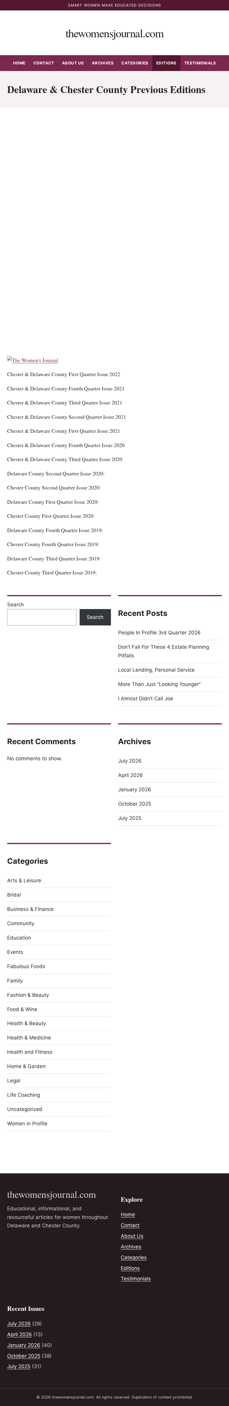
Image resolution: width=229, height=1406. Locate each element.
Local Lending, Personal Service (156, 670)
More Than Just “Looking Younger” (159, 684)
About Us (73, 63)
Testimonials (200, 63)
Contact (43, 63)
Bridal (14, 895)
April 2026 (130, 775)
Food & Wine (22, 1009)
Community (20, 923)
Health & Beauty (26, 1023)
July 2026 (130, 761)
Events (15, 952)
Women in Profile (27, 1124)
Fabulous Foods (26, 966)
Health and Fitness (29, 1052)
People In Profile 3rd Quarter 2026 (159, 633)
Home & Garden (26, 1066)
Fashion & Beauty (28, 995)
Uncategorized (24, 1109)
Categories (134, 63)
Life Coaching (23, 1095)
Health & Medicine (29, 1038)
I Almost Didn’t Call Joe (145, 699)
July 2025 (129, 818)
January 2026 (134, 789)
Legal (13, 1081)
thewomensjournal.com (114, 33)
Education (19, 938)
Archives (103, 63)
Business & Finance (30, 909)
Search (15, 605)
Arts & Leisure (24, 880)
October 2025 (134, 804)
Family (15, 981)
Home (19, 63)
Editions (166, 63)
